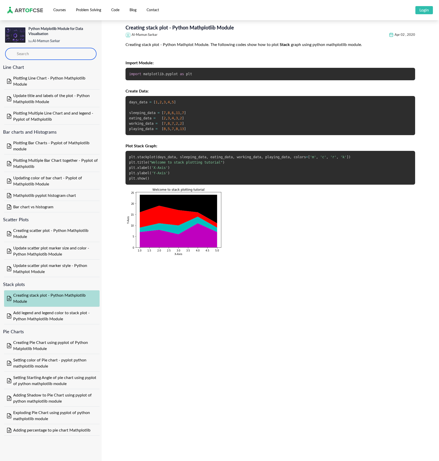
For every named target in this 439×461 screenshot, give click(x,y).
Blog (133, 10)
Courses (59, 10)
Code (115, 10)
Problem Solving (88, 10)
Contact (153, 10)
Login (424, 10)
